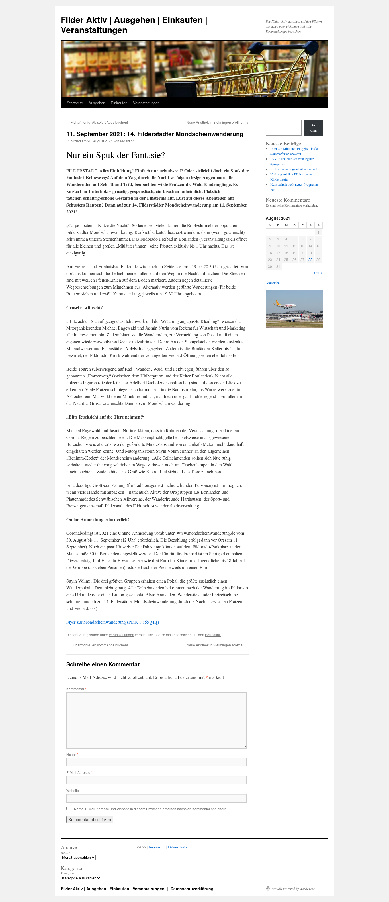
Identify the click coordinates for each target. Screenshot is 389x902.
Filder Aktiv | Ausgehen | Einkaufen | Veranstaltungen (134, 24)
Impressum (157, 847)
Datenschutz (177, 847)
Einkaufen (119, 102)
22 (318, 252)
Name (72, 754)
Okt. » (318, 272)
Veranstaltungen (146, 102)
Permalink (213, 634)
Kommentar (76, 688)
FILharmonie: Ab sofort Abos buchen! (97, 122)
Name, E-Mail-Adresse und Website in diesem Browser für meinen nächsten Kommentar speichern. (150, 808)
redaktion (127, 140)
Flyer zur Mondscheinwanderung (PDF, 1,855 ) (112, 622)
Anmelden (273, 282)
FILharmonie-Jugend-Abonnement (293, 169)
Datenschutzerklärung (192, 888)
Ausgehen (97, 102)
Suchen (313, 127)
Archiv (65, 852)
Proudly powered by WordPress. (293, 888)
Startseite (75, 102)
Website (72, 790)
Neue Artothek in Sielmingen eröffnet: (218, 122)
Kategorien (68, 873)
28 (310, 259)
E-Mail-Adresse (79, 772)
